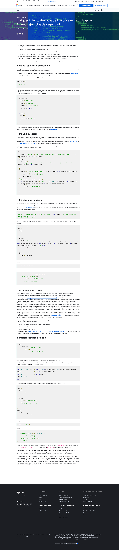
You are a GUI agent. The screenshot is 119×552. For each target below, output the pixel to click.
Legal (60, 508)
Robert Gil (20, 28)
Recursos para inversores (89, 495)
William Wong (26, 28)
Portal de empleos (43, 511)
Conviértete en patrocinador (90, 513)
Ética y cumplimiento (64, 517)
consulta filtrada (54, 129)
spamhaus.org (73, 141)
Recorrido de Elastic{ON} (89, 511)
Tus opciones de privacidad (70, 543)
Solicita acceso (63, 499)
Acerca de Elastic (43, 495)
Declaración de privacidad (38, 534)
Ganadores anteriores (88, 508)
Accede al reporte (52, 1)
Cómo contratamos (43, 513)
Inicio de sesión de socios (65, 497)
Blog (18, 10)
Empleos (41, 508)
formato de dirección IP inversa (26, 143)
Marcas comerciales (21, 534)
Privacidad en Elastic (64, 513)
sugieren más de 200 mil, (57, 315)
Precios (59, 5)
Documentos (65, 5)
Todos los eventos (87, 515)
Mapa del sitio (47, 534)
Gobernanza (86, 497)
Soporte (87, 1)
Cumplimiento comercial (65, 515)
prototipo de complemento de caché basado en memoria (42, 298)
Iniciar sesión (100, 1)
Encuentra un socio (64, 495)
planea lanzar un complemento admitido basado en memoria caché (46, 331)
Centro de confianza (64, 511)
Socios (82, 1)
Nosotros (77, 1)
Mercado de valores (88, 501)
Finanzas (85, 499)
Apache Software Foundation (62, 540)
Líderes (40, 497)
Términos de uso (29, 534)
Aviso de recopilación (59, 543)
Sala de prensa (42, 501)
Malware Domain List (28, 207)
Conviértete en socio (64, 501)
